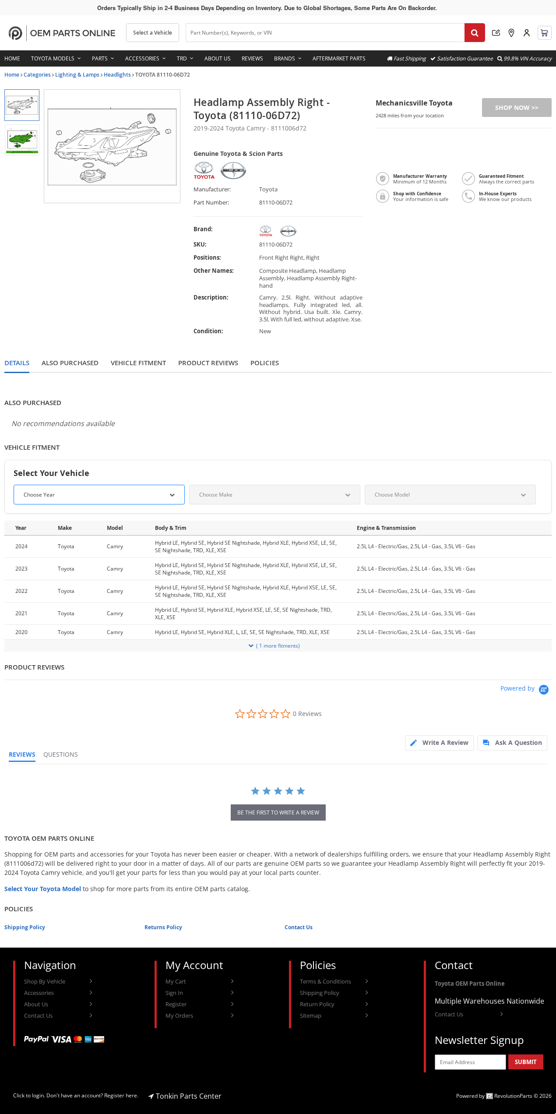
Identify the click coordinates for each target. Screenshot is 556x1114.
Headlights (117, 74)
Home (12, 58)
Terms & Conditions (325, 981)
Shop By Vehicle (44, 981)
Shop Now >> (516, 107)
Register (176, 1004)
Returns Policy (163, 927)
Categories (37, 74)
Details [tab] (16, 362)
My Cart (175, 981)
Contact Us (299, 927)
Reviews (252, 58)
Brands (284, 58)
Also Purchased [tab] (70, 362)
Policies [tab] (264, 362)
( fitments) (278, 645)
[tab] (439, 743)
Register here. (121, 1095)
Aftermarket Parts (339, 58)
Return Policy (317, 1004)
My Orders (179, 1015)
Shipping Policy (24, 927)
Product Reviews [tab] (208, 362)
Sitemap (310, 1015)
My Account (526, 32)
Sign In (174, 993)
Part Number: (211, 202)
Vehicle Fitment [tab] (138, 362)
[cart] (545, 33)
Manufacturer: (212, 189)
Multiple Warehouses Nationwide (489, 1001)
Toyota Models (52, 58)
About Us (217, 58)
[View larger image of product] (21, 105)
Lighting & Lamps (77, 74)
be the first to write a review (278, 812)
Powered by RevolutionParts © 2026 (504, 1096)
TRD (182, 58)
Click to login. (29, 1095)
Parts (100, 58)
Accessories (142, 58)
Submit (526, 1062)
